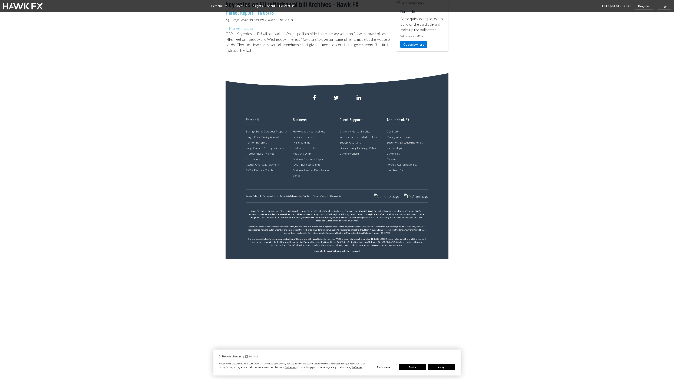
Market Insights (241, 28)
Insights (257, 6)
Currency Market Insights (355, 131)
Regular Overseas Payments (263, 164)
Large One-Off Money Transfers (265, 148)
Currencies (393, 153)
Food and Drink (302, 153)
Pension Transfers (256, 142)
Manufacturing (301, 142)
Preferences (383, 367)
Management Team (398, 137)
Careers (392, 159)
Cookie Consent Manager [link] (230, 356)
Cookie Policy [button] (290, 367)
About (271, 6)
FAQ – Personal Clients (259, 170)
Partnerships (394, 148)
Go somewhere (413, 44)
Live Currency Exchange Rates (358, 148)
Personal (217, 6)
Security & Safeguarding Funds (405, 142)
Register (644, 6)
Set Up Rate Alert (350, 142)
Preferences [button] (357, 367)
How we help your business (309, 131)
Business (237, 6)
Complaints (335, 196)
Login (664, 6)
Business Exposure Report (308, 159)
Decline (412, 367)
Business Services (303, 137)
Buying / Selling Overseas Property (266, 131)
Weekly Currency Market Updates (360, 137)
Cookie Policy (252, 196)
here (356, 220)
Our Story (393, 131)
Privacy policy (269, 196)
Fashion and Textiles (304, 148)
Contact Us (286, 6)
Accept (441, 367)
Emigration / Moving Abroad (262, 137)
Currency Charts (349, 153)
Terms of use (319, 196)
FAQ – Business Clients (306, 164)
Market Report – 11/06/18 (250, 12)
